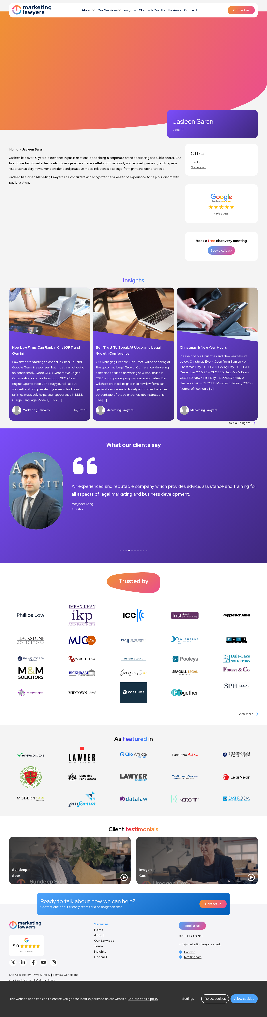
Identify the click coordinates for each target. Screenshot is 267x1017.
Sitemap (28, 980)
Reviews (174, 10)
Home (13, 149)
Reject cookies (215, 998)
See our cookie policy (143, 999)
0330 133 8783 (191, 936)
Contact (190, 10)
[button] (120, 550)
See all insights (239, 423)
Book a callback (221, 250)
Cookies (14, 980)
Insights (130, 10)
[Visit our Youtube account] (43, 962)
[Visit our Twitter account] (13, 962)
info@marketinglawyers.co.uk (200, 944)
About (87, 10)
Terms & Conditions (65, 975)
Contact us (241, 10)
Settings (188, 998)
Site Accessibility (20, 975)
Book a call (192, 926)
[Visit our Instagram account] (53, 962)
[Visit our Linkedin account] (23, 962)
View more (246, 714)
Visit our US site (46, 980)
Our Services (108, 10)
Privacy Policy (41, 975)
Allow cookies (244, 998)
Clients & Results (152, 10)
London (196, 162)
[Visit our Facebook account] (33, 962)
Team (98, 946)
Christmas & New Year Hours (203, 347)
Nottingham (198, 167)
